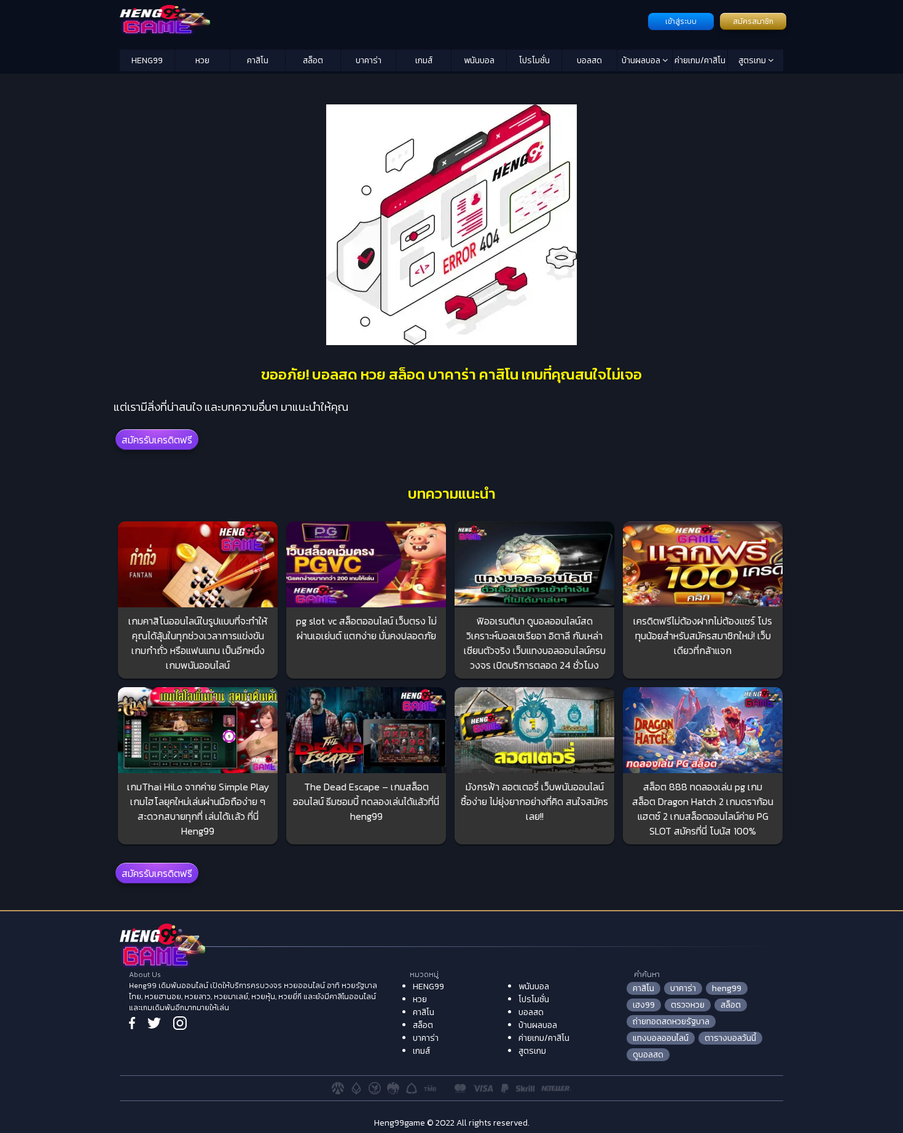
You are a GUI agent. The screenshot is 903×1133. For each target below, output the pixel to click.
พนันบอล (479, 60)
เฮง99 (644, 1005)
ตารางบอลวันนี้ (730, 1038)
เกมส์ (423, 60)
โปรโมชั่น (534, 60)
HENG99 (147, 60)
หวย (202, 60)
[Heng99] (382, 20)
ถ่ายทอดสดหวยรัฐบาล (671, 1021)
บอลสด (589, 60)
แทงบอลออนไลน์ (661, 1038)
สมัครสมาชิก (753, 21)
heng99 (726, 988)
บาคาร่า (368, 60)
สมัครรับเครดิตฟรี (157, 439)
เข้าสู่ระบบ (681, 21)
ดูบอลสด (648, 1054)
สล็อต (313, 60)
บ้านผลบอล (642, 60)
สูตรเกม (753, 60)
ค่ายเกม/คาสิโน (699, 60)
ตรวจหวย (688, 1005)
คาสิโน (257, 60)
